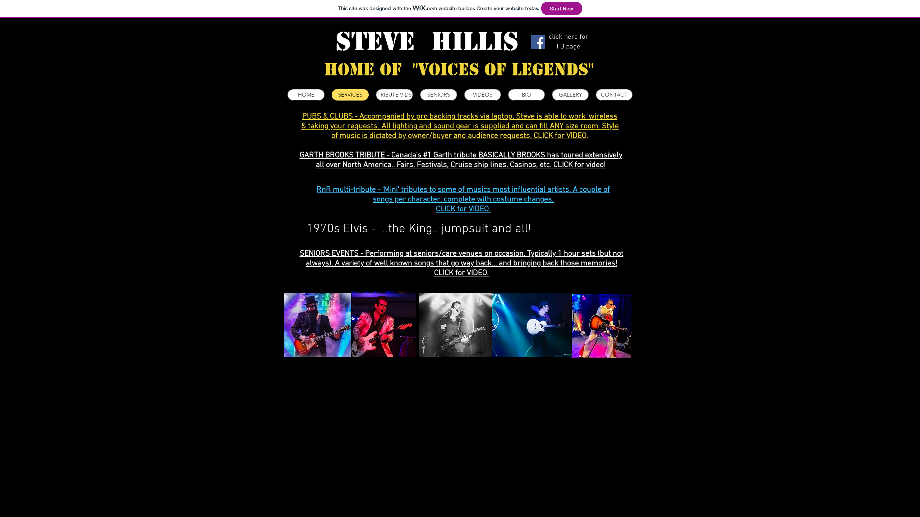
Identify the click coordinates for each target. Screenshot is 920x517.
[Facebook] (538, 42)
